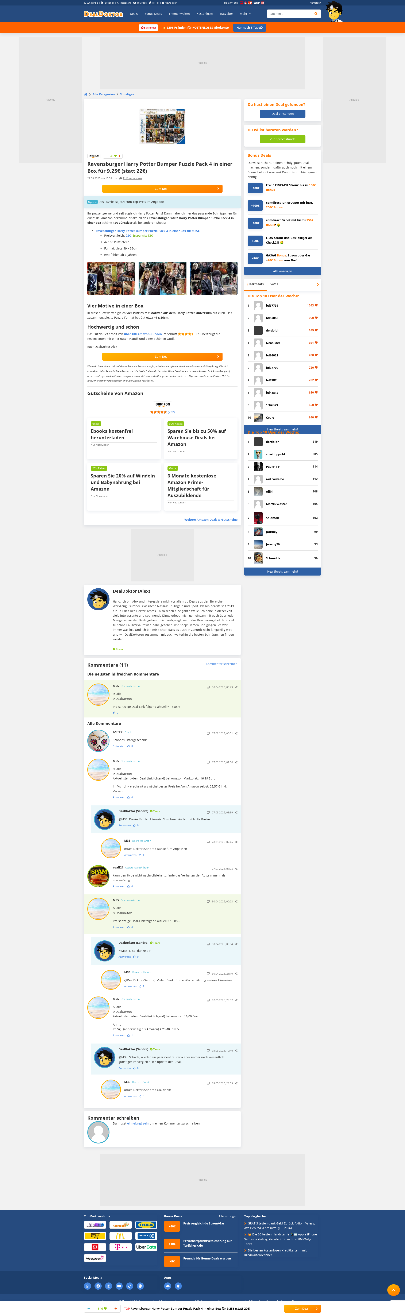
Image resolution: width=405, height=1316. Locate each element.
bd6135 (122, 732)
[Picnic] (95, 1247)
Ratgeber (226, 14)
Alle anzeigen (282, 271)
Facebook (109, 2)
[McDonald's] (121, 1236)
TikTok (155, 2)
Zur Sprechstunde (283, 139)
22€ (128, 235)
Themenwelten (179, 14)
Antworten (119, 746)
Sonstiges (127, 94)
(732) (171, 412)
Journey (271, 532)
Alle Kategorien (104, 94)
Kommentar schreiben (222, 664)
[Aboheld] (95, 1224)
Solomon (272, 518)
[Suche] (316, 13)
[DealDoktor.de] (103, 14)
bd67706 (272, 368)
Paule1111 (273, 467)
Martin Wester (276, 504)
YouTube (142, 2)
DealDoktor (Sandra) (139, 811)
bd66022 (272, 355)
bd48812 (272, 393)
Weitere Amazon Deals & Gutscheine (211, 520)
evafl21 (131, 867)
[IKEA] (146, 1224)
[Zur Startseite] (335, 11)
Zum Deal (161, 189)
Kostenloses (205, 14)
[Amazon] (93, 156)
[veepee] (95, 1258)
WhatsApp (92, 2)
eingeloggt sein (138, 1123)
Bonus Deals (153, 14)
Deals (134, 14)
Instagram (125, 2)
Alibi (269, 491)
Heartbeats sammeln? (282, 429)
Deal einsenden (283, 114)
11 (132, 178)
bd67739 (272, 305)
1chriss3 (272, 405)
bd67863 (272, 318)
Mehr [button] (244, 14)
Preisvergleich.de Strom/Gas (203, 1223)
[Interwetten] (95, 1236)
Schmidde (273, 558)
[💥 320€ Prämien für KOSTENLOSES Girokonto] (148, 27)
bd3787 (271, 380)
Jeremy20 (273, 544)
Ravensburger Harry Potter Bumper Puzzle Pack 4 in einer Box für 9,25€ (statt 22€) (187, 1309)
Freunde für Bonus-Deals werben (207, 1258)
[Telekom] (121, 1247)
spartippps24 (275, 454)
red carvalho (275, 479)
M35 (126, 686)
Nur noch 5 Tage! (248, 28)
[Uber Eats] (146, 1247)
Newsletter (171, 2)
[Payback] (146, 1236)
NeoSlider (273, 343)
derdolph (272, 330)
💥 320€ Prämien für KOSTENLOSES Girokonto (195, 28)
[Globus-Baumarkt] (121, 1224)
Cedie (270, 417)
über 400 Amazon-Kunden (143, 334)
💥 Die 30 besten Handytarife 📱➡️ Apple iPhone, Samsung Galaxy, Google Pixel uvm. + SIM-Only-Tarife (281, 1239)
